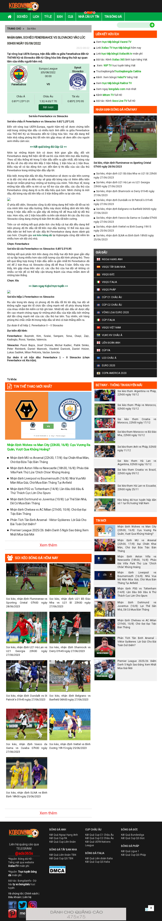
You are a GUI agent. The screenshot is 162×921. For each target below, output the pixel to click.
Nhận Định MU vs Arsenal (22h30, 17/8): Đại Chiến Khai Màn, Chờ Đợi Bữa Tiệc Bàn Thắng (49, 460)
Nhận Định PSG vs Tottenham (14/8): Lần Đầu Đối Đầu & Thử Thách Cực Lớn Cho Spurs (47, 491)
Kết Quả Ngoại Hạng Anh (63, 834)
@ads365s (24, 853)
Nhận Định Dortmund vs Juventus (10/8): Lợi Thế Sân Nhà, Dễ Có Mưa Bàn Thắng (48, 501)
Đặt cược (48, 107)
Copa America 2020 (114, 373)
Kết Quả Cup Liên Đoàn (62, 841)
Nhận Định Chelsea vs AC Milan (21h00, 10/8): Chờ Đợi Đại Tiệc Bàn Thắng (48, 511)
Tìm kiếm (108, 25)
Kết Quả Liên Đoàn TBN (62, 854)
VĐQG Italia (109, 282)
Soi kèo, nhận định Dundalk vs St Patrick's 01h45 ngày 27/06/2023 (26, 697)
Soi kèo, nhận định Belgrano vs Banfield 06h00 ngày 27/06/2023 (69, 697)
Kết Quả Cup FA (58, 838)
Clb (70, 16)
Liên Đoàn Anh (111, 342)
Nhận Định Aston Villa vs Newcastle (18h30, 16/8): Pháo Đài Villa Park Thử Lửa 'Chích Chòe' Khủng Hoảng (49, 470)
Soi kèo (22, 16)
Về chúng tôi (15, 893)
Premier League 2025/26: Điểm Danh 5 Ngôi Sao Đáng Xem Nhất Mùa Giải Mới (49, 532)
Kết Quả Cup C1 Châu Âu (99, 834)
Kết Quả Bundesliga (132, 834)
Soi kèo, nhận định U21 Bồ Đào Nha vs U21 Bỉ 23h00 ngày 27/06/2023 (69, 602)
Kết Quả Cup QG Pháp (133, 854)
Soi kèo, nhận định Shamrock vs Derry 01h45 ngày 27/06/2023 (69, 649)
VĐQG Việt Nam (111, 327)
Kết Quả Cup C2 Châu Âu (99, 838)
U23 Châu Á (109, 357)
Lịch (36, 16)
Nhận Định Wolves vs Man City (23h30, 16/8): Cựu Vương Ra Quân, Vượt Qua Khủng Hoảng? (136, 530)
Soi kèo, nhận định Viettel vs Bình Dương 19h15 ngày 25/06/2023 (69, 746)
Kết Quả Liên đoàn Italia (99, 858)
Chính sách (31, 893)
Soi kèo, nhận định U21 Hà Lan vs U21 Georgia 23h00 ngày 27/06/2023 (26, 651)
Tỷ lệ (48, 16)
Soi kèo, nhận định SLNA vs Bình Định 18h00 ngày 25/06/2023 (26, 794)
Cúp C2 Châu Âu (112, 304)
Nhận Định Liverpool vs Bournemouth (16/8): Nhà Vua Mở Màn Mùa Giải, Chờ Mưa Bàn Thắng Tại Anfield (48, 480)
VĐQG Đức (108, 274)
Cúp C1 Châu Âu (112, 297)
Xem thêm (48, 545)
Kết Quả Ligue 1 (130, 851)
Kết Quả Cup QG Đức (133, 838)
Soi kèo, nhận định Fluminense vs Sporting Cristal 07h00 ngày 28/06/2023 (26, 602)
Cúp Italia (108, 320)
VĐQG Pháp (109, 289)
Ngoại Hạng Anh (112, 259)
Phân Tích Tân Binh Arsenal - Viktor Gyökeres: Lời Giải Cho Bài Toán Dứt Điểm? (48, 522)
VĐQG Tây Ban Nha (113, 266)
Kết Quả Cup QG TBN (61, 858)
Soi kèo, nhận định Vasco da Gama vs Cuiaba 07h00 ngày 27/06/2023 (26, 748)
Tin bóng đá (113, 16)
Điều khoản (14, 897)
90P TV (108, 65)
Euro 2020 (108, 365)
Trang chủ (14, 28)
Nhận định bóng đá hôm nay (116, 109)
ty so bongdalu (21, 884)
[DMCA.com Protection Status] (54, 870)
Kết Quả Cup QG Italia (97, 861)
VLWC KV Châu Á (112, 335)
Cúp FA (106, 350)
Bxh (60, 16)
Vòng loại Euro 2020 (115, 312)
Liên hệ (27, 897)
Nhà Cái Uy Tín (88, 16)
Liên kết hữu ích (107, 34)
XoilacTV (13, 866)
